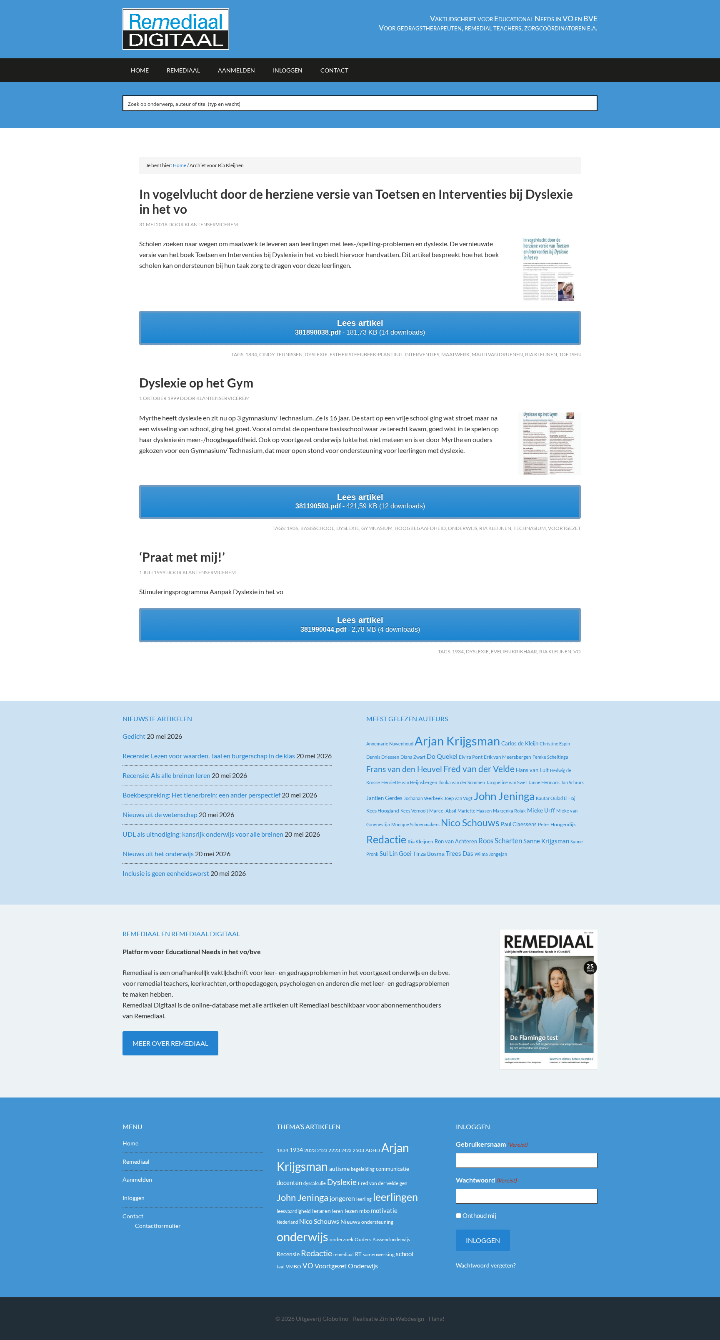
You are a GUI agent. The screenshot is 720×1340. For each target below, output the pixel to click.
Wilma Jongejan (491, 854)
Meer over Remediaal (170, 1043)
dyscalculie (314, 1183)
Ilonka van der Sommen (461, 782)
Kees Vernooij (414, 810)
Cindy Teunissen (280, 354)
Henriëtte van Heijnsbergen (409, 782)
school (404, 1254)
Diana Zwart (412, 757)
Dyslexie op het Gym (196, 382)
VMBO (293, 1266)
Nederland (287, 1222)
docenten (289, 1182)
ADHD (372, 1150)
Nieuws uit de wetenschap (160, 814)
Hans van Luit (532, 770)
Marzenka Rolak (509, 810)
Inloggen (133, 1197)
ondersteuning (377, 1222)
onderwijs (462, 528)
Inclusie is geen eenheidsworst (165, 873)
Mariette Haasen (475, 810)
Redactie (386, 839)
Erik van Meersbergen (507, 757)
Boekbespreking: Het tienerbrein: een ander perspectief (201, 795)
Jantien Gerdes (384, 798)
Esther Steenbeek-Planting (366, 354)
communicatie (392, 1168)
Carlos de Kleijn (519, 743)
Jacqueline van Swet (506, 782)
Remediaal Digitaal (193, 29)
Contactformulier (158, 1225)
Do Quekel (442, 756)
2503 (358, 1150)
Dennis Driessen (382, 757)
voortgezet (564, 528)
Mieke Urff (541, 810)
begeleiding (363, 1169)
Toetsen (570, 354)
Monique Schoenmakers (415, 824)
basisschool (317, 528)
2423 (346, 1150)
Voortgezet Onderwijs (346, 1266)
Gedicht (133, 736)
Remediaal (136, 1161)
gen (404, 1183)
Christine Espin (555, 743)
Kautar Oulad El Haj (555, 798)
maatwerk (455, 354)
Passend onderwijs (391, 1239)
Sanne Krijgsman (546, 841)
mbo (364, 1211)
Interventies (422, 354)
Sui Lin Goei (396, 853)
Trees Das (459, 853)
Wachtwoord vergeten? (486, 1265)
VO (577, 651)
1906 (292, 528)
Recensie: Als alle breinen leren (166, 775)
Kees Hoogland (382, 811)
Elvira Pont (470, 757)
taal (281, 1266)
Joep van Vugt (458, 798)
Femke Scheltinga (550, 757)
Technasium (529, 528)
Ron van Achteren (456, 841)
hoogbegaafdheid (420, 528)
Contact (132, 1216)
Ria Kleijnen (541, 354)
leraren (321, 1210)
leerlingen (395, 1197)
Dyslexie (316, 354)
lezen (351, 1211)
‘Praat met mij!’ (182, 556)
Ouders (363, 1239)
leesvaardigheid (294, 1211)
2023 (310, 1150)
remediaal (343, 1254)
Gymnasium (376, 528)
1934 (458, 651)
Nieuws (350, 1221)
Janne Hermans (544, 782)
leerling (364, 1199)
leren (337, 1211)
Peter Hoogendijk (557, 824)
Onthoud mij (479, 1215)
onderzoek (341, 1239)
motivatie (384, 1210)
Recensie (288, 1254)
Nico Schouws (470, 822)
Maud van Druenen (497, 354)
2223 (334, 1150)
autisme (339, 1168)
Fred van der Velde (479, 768)
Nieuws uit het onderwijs (158, 854)
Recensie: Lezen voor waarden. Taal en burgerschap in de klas (208, 756)
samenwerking (379, 1254)
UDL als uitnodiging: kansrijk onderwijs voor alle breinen (202, 834)
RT (358, 1254)
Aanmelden (137, 1179)
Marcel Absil (442, 811)
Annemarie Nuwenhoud (389, 743)
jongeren (342, 1198)
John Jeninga (504, 795)
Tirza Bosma (429, 853)
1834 (251, 354)
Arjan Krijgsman (457, 740)
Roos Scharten (500, 840)
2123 (322, 1150)
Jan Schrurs (572, 782)
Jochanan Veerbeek (423, 798)
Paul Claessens (519, 824)
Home (130, 1143)
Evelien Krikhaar (514, 651)
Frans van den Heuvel (404, 769)
